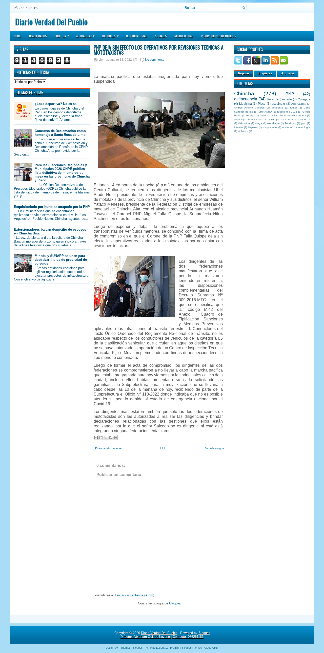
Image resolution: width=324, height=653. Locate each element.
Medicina (245, 103)
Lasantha (162, 647)
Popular (243, 73)
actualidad (288, 119)
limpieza (253, 127)
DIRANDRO (265, 111)
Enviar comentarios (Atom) (134, 595)
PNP (290, 94)
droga (258, 123)
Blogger (174, 603)
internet (238, 127)
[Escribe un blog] (100, 437)
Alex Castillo (298, 103)
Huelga (250, 115)
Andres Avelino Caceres (249, 107)
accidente (277, 107)
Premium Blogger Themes (186, 647)
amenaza (304, 119)
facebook (290, 123)
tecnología (304, 127)
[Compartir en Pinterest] (115, 437)
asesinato (278, 103)
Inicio (18, 35)
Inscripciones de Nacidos (218, 35)
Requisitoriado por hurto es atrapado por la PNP (52, 207)
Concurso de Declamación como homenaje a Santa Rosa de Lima (60, 133)
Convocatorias (136, 35)
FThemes (125, 647)
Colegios (304, 99)
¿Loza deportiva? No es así (56, 104)
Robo (270, 99)
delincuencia (245, 99)
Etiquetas (265, 73)
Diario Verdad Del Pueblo (51, 22)
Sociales (161, 35)
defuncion (244, 123)
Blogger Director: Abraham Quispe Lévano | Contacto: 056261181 (165, 635)
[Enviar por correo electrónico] (95, 437)
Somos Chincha (256, 119)
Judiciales (110, 35)
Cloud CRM (211, 647)
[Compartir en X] (105, 437)
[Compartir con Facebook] (110, 437)
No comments (154, 59)
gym (303, 123)
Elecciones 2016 (287, 111)
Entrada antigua (214, 448)
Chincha (244, 93)
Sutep (274, 119)
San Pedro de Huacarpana (290, 115)
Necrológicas (183, 35)
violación (243, 131)
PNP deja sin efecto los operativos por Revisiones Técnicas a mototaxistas (159, 50)
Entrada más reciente (108, 448)
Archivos (287, 73)
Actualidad (85, 35)
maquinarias (270, 127)
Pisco (262, 103)
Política (61, 35)
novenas (287, 127)
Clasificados (38, 35)
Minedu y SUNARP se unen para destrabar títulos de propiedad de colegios (61, 259)
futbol (293, 107)
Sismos (238, 119)
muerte (287, 99)
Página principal (26, 7)
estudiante (273, 123)
